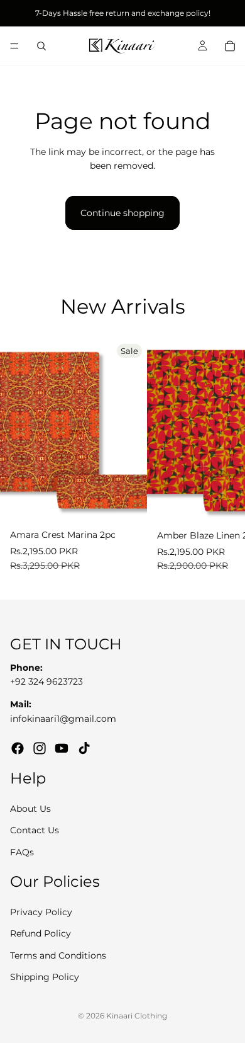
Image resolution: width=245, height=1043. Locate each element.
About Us (30, 808)
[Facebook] (17, 748)
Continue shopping (122, 213)
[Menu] (14, 45)
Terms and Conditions (58, 954)
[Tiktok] (84, 748)
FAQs (22, 852)
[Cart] (230, 46)
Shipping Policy (44, 977)
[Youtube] (61, 748)
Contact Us (34, 830)
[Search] (41, 46)
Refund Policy (40, 933)
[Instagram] (39, 748)
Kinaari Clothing (136, 1015)
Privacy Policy (41, 912)
